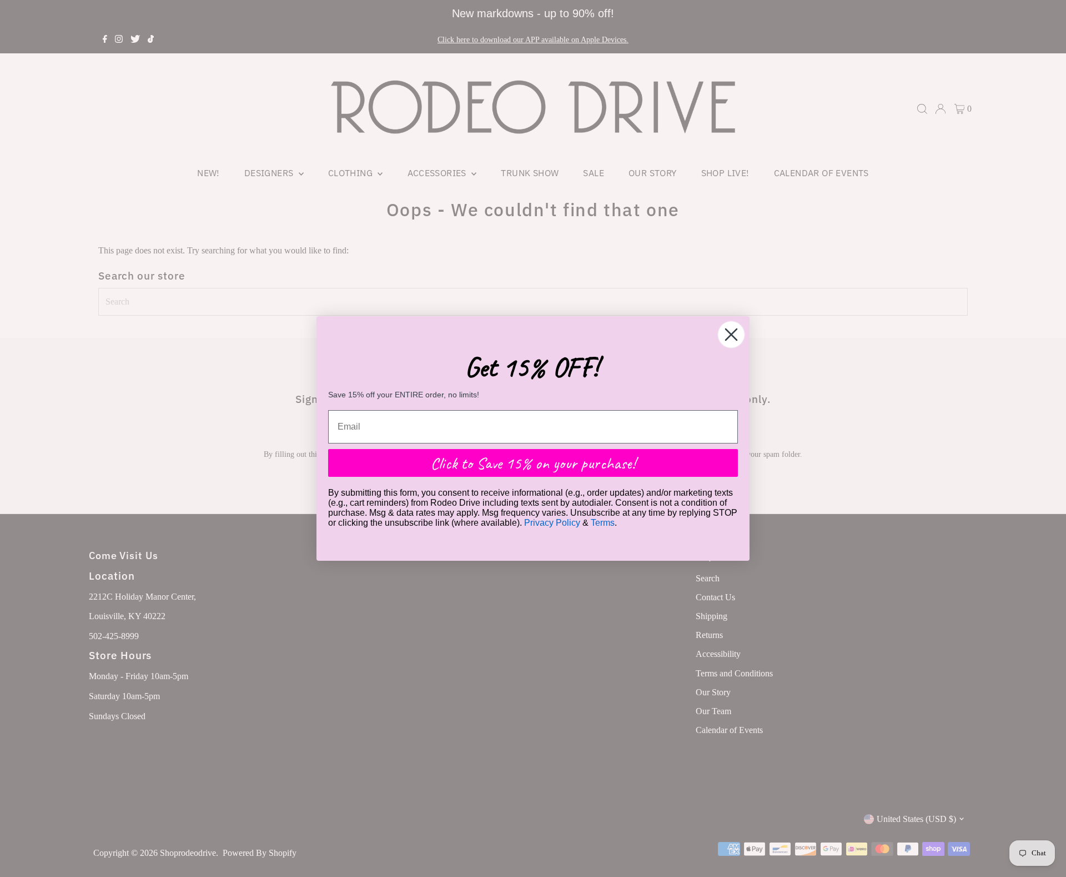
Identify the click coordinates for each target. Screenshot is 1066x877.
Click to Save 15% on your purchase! (533, 463)
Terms (603, 522)
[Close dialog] (731, 334)
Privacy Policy (552, 522)
